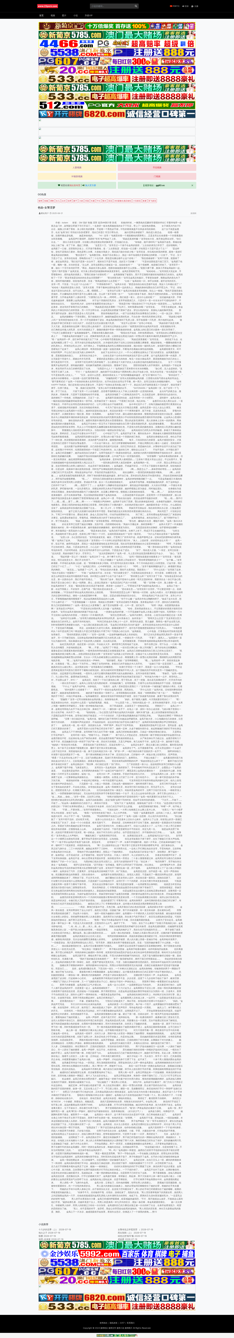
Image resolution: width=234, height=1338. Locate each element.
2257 (122, 1323)
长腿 (93, 201)
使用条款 (103, 1323)
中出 (98, 201)
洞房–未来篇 (45, 1239)
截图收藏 (70, 185)
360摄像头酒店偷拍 (122, 201)
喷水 (104, 201)
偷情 (40, 201)
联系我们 (130, 1323)
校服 (46, 201)
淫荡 (87, 201)
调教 (52, 201)
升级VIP (88, 15)
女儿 (58, 201)
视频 (53, 15)
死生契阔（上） (125, 1232)
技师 (69, 201)
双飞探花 (152, 201)
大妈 (81, 201)
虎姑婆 (121, 1239)
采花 (110, 201)
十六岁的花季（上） (48, 1229)
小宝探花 (137, 201)
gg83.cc (160, 185)
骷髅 (41, 1236)
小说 (75, 15)
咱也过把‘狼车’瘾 (126, 1236)
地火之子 (43, 1232)
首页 (41, 15)
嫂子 (75, 201)
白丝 (64, 201)
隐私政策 (113, 1323)
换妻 (145, 201)
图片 (64, 15)
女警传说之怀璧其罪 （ (129, 1229)
